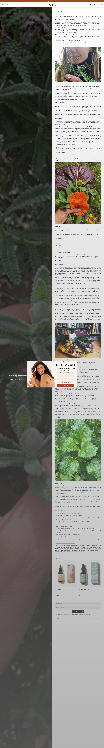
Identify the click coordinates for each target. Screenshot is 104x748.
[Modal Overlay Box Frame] (52, 374)
